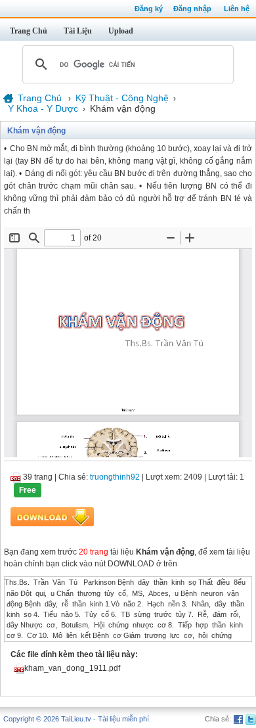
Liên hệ (236, 8)
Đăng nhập (192, 8)
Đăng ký (149, 8)
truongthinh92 (115, 477)
